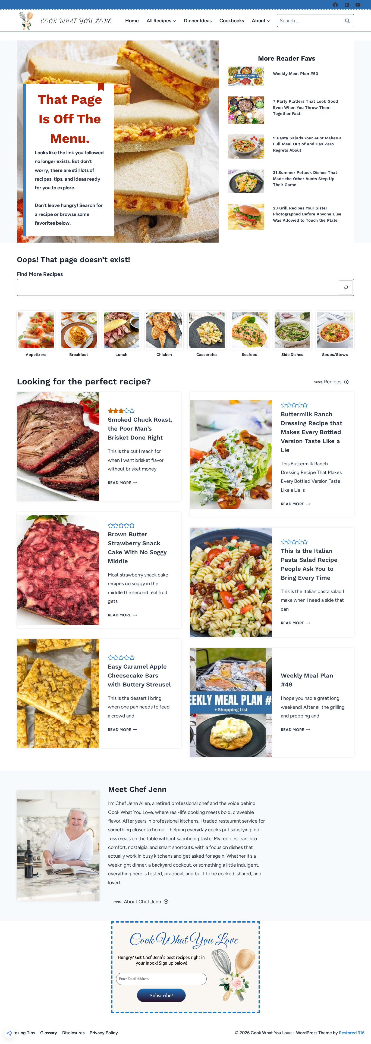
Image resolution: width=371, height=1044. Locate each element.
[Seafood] (249, 334)
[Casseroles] (207, 334)
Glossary (48, 1032)
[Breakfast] (78, 334)
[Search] (346, 287)
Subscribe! (161, 995)
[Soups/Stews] (335, 334)
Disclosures (73, 1032)
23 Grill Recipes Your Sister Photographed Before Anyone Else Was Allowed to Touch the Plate (307, 214)
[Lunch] (121, 334)
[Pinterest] (347, 5)
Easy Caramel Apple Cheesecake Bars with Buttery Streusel (139, 675)
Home (132, 21)
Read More (121, 482)
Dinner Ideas (198, 21)
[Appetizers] (36, 334)
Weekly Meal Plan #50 (295, 73)
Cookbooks (231, 21)
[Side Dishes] (292, 334)
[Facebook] (335, 5)
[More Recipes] (272, 381)
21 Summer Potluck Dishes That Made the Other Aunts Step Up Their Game (305, 178)
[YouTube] (358, 5)
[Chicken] (164, 334)
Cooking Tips (22, 1032)
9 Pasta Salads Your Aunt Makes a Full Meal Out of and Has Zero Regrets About (307, 144)
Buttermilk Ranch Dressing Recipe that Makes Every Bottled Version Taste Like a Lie (311, 432)
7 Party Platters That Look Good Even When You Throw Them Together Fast (305, 107)
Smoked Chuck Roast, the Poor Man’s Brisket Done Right (140, 428)
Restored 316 (351, 1032)
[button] (110, 411)
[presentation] (246, 76)
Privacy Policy (104, 1032)
